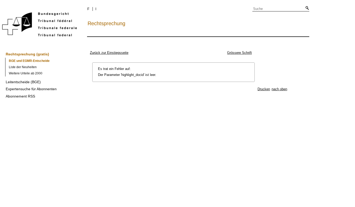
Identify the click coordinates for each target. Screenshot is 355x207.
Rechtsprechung (106, 23)
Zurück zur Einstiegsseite (109, 53)
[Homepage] (39, 25)
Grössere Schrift (239, 53)
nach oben (279, 89)
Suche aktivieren (306, 8)
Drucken (264, 89)
